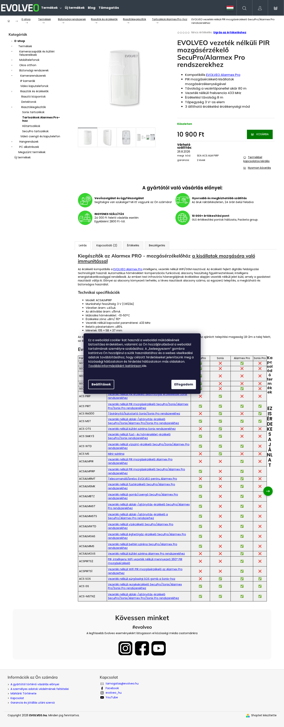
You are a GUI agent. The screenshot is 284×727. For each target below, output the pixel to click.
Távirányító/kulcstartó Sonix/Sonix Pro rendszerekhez (144, 413)
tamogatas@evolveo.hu (122, 683)
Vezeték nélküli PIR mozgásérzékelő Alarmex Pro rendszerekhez (140, 461)
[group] (272, 491)
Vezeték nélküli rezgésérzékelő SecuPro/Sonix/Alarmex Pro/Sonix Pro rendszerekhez (145, 586)
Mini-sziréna (116, 454)
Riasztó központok (33, 97)
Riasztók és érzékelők (34, 91)
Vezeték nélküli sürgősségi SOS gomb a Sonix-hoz (141, 579)
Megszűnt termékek (31, 152)
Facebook (112, 688)
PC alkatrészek (29, 147)
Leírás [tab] (83, 245)
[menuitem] (51, 8)
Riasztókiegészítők (33, 107)
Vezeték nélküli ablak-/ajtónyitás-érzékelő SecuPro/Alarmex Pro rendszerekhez (149, 506)
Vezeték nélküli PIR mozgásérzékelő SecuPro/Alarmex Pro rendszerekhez (146, 471)
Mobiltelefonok (29, 60)
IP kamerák (27, 81)
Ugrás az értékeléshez (229, 32)
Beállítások (101, 384)
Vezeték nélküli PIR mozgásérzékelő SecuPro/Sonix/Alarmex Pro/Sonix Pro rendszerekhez (148, 406)
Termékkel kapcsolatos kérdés (256, 159)
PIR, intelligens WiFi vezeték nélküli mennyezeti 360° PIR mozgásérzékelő (145, 561)
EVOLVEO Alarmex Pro (223, 74)
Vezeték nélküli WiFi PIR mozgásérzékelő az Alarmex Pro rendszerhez (145, 571)
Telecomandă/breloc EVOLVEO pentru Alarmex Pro (142, 479)
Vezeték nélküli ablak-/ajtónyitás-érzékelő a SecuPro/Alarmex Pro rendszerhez (138, 516)
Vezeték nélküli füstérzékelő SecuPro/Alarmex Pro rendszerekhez (141, 486)
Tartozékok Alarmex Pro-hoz (41, 119)
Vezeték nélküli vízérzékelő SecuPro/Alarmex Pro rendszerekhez (140, 526)
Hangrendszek (28, 142)
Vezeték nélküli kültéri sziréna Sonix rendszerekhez (142, 429)
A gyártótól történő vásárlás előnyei (35, 684)
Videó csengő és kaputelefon (40, 136)
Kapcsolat (17, 698)
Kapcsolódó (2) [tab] (106, 245)
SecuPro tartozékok (35, 131)
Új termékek (22, 157)
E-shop (19, 41)
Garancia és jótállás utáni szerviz (33, 703)
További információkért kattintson (115, 366)
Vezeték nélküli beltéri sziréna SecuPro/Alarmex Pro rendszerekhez (142, 546)
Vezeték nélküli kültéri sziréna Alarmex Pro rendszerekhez (146, 554)
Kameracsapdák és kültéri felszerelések (36, 53)
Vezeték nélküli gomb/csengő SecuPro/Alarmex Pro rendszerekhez (143, 496)
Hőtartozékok (31, 126)
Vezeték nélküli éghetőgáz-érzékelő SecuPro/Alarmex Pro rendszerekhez (147, 536)
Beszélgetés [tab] (157, 245)
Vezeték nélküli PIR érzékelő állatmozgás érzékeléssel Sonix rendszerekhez (147, 396)
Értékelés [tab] (133, 245)
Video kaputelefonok (34, 86)
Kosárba (262, 134)
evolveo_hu (114, 693)
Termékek (25, 46)
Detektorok (28, 102)
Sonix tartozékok (33, 112)
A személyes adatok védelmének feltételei (40, 689)
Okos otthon (27, 65)
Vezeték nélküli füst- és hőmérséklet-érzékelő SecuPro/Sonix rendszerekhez (139, 436)
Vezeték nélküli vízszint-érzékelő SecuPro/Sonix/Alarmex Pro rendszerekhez (149, 446)
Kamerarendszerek (33, 76)
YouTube (112, 697)
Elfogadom (183, 384)
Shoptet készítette (264, 715)
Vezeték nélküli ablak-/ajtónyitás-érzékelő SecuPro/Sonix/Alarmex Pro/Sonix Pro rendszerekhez (143, 421)
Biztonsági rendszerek (34, 70)
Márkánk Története (24, 693)
